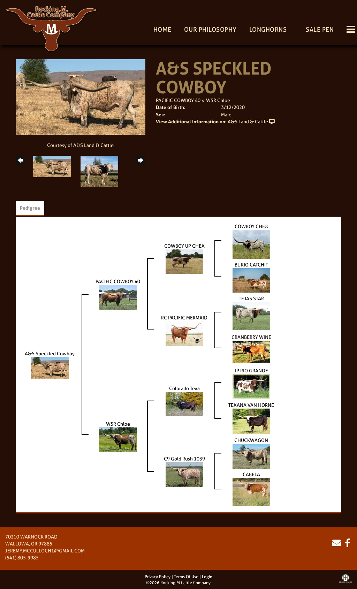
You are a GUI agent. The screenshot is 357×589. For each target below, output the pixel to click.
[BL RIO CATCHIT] (251, 279)
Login (207, 577)
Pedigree (30, 207)
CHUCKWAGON (251, 440)
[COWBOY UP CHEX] (184, 261)
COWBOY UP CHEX (184, 245)
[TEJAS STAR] (251, 315)
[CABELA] (251, 491)
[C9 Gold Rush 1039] (184, 474)
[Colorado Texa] (184, 403)
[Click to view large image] (80, 96)
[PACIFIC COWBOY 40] (118, 296)
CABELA (251, 474)
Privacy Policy (157, 577)
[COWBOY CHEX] (251, 243)
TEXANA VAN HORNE (251, 405)
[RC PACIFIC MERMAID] (184, 333)
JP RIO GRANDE (251, 370)
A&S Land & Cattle (248, 121)
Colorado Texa (184, 388)
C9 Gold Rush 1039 (184, 458)
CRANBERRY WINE (251, 337)
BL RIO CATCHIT (251, 264)
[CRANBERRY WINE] (251, 351)
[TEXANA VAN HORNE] (251, 420)
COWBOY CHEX (251, 226)
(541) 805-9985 (22, 557)
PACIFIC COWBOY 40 (178, 100)
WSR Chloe (218, 100)
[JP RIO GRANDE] (251, 385)
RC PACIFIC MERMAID (184, 317)
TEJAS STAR (251, 298)
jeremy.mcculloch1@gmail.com (45, 550)
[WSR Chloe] (118, 439)
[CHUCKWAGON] (251, 455)
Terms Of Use (186, 577)
